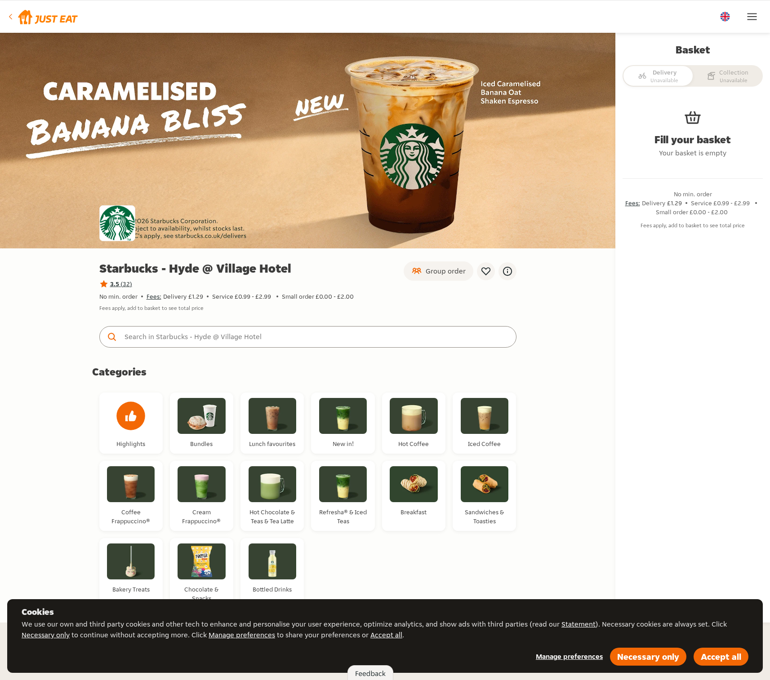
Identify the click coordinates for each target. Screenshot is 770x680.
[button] (42, 16)
